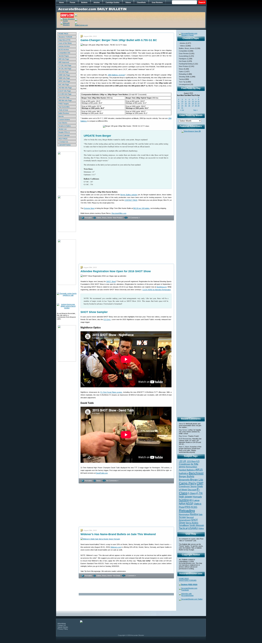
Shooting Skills (184, 77)
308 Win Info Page (65, 100)
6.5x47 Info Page (64, 91)
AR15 (199, 469)
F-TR (199, 493)
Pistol (181, 507)
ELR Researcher (185, 439)
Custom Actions (64, 119)
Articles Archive (64, 46)
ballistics (183, 473)
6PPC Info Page (64, 81)
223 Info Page (63, 72)
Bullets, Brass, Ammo (104, 218)
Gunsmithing (183, 56)
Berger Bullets (186, 476)
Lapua (196, 500)
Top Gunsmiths (64, 107)
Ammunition (191, 466)
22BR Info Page (64, 75)
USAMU (193, 528)
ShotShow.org (161, 287)
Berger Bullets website (128, 195)
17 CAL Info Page (64, 65)
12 (189, 102)
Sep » (195, 110)
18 (186, 104)
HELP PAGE (62, 139)
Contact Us (61, 625)
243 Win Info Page (65, 88)
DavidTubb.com (102, 473)
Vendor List (62, 129)
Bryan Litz (196, 479)
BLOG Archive (63, 49)
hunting (184, 500)
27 (193, 106)
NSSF (189, 503)
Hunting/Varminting (186, 64)
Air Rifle (194, 464)
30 (179, 108)
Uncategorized (184, 84)
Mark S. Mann (184, 447)
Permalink (88, 218)
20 (193, 104)
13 (193, 102)
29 (198, 106)
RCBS (194, 507)
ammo (182, 466)
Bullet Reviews (63, 113)
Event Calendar (64, 135)
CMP (200, 483)
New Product (118, 218)
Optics (181, 71)
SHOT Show (111, 281)
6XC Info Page (63, 84)
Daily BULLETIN (64, 40)
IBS (191, 500)
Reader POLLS (64, 132)
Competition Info (64, 53)
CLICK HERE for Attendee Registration (156, 290)
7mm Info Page (63, 97)
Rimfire (194, 514)
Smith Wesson (196, 525)
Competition (183, 51)
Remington (184, 514)
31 (182, 108)
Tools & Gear (63, 110)
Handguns (182, 59)
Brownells (184, 479)
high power (185, 496)
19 (189, 104)
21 (196, 104)
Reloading (182, 74)
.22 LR (182, 461)
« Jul (182, 110)
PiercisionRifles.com (118, 213)
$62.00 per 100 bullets (141, 208)
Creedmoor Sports (188, 486)
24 (182, 106)
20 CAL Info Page (64, 69)
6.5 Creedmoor (189, 462)
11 (185, 102)
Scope (182, 517)
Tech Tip (182, 82)
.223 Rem (191, 461)
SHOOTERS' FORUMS (187, 580)
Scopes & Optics (64, 126)
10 (182, 102)
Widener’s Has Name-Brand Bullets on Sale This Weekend (118, 534)
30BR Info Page (64, 78)
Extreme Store (89, 208)
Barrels (61, 116)
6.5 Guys (107, 319)
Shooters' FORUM (65, 37)
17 (182, 104)
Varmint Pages (63, 56)
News (98, 481)
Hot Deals (116, 576)
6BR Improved (63, 62)
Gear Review (184, 53)
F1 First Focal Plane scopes (111, 392)
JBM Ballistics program (116, 75)
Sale (200, 514)
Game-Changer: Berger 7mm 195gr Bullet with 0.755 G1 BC (119, 40)
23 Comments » (134, 218)
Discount (192, 489)
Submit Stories (62, 627)
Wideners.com (116, 547)
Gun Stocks (62, 123)
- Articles (182, 43)
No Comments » (112, 481)
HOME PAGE (63, 34)
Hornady (197, 496)
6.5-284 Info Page (64, 94)
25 (186, 106)
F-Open (192, 493)
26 (189, 106)
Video (201, 528)
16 (179, 104)
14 (196, 102)
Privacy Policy (62, 629)
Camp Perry (187, 483)
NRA (182, 503)
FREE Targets (63, 104)
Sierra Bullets (192, 523)
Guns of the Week (65, 43)
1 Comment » (131, 576)
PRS (187, 506)
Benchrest (196, 473)
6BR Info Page (63, 59)
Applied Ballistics (187, 470)
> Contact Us (63, 142)
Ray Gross (183, 430)
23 (179, 106)
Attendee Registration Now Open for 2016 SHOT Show (116, 271)
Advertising (61, 623)
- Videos (182, 46)
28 (196, 106)
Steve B (182, 424)
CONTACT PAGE (130, 200)
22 (198, 104)
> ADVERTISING (64, 145)
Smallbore (184, 525)
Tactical (182, 79)
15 (198, 102)
